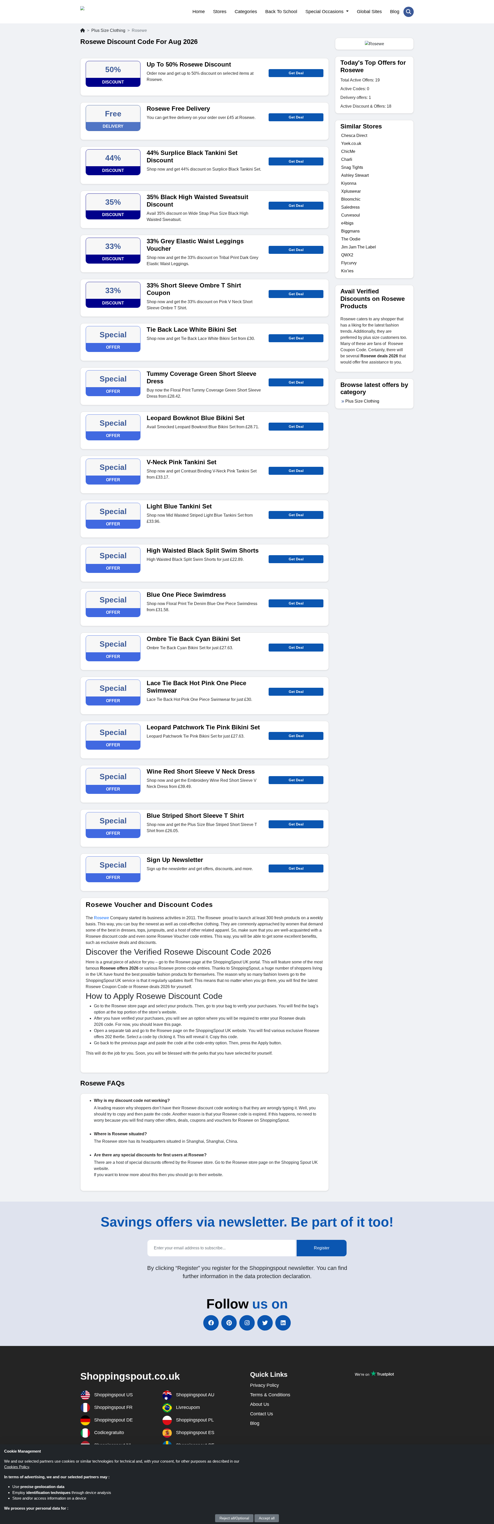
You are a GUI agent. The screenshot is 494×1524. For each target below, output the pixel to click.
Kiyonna (348, 183)
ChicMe (348, 151)
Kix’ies (347, 271)
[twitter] (265, 1323)
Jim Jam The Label (358, 247)
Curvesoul (350, 215)
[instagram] (247, 1323)
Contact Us (261, 1413)
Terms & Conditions (270, 1394)
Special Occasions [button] (325, 11)
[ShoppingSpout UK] (105, 11)
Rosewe (101, 918)
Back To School (281, 11)
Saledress (350, 207)
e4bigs (347, 223)
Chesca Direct (354, 135)
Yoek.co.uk (351, 143)
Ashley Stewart (355, 175)
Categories (246, 11)
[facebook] (211, 1323)
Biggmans (350, 231)
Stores (219, 11)
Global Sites (369, 11)
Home (198, 11)
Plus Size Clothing (108, 30)
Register (321, 1248)
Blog (394, 11)
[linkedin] (283, 1323)
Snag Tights (352, 167)
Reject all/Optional (234, 1518)
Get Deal (296, 73)
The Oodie (350, 239)
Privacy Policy (264, 1385)
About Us (259, 1404)
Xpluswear (351, 191)
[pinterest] (229, 1323)
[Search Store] (408, 12)
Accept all (267, 1518)
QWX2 (347, 255)
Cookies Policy (16, 1467)
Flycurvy (349, 263)
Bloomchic (350, 199)
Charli (346, 159)
